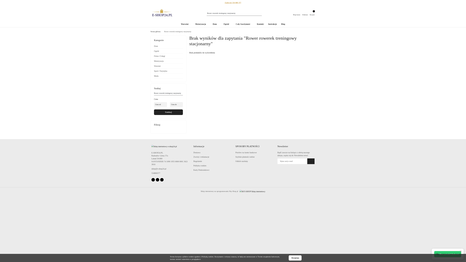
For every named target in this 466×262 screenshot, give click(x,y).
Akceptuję (295, 258)
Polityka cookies (199, 166)
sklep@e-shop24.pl (158, 169)
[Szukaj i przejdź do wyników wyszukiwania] (260, 13)
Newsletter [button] (282, 146)
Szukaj (168, 112)
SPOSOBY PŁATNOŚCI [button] (247, 146)
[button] (186, 24)
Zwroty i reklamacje (201, 157)
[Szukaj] (182, 93)
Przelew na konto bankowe (246, 152)
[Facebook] (153, 179)
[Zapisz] (311, 161)
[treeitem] (168, 46)
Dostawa (196, 152)
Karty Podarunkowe (201, 170)
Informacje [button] (198, 146)
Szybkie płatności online (245, 157)
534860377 (155, 173)
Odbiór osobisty (241, 161)
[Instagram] (157, 179)
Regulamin (197, 161)
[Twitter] (162, 179)
